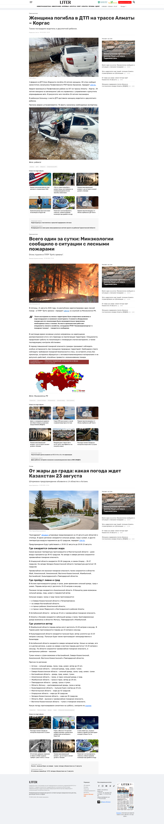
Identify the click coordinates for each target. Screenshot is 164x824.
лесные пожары (41, 400)
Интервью (65, 6)
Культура (85, 6)
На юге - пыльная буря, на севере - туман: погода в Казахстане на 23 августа (56, 766)
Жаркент (42, 166)
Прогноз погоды (41, 710)
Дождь (49, 710)
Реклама (86, 787)
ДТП (37, 166)
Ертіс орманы (70, 400)
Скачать (118, 813)
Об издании (87, 785)
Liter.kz (66, 311)
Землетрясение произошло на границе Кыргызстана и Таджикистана (117, 56)
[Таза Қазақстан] (113, 2)
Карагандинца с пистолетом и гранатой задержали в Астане (51, 222)
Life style (73, 6)
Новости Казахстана (44, 6)
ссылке (88, 705)
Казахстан (32, 400)
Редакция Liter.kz (34, 32)
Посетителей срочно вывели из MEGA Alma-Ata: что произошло (51, 454)
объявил (45, 535)
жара (55, 710)
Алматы (32, 166)
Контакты (86, 792)
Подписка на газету (125, 2)
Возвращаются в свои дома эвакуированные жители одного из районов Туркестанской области (63, 228)
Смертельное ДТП (52, 166)
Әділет (97, 6)
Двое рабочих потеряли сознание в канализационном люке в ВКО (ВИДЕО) (56, 460)
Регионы (91, 6)
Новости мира (56, 6)
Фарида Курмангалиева (36, 258)
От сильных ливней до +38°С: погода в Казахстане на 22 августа (52, 771)
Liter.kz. (93, 85)
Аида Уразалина (33, 485)
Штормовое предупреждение (66, 710)
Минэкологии (51, 400)
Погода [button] (123, 6)
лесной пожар (61, 400)
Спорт (79, 6)
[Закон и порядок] (103, 2)
